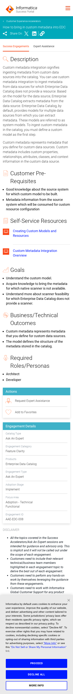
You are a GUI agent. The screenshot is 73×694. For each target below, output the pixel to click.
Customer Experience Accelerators (23, 21)
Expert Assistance (44, 46)
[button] (68, 8)
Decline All (36, 674)
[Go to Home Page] (21, 8)
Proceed (36, 663)
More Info (36, 685)
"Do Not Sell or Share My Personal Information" (38, 647)
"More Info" (50, 643)
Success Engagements (16, 46)
